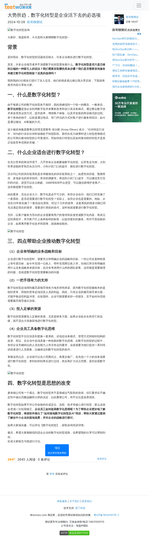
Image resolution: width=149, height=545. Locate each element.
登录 (52, 473)
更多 (139, 33)
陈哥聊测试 (34, 22)
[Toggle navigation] (138, 5)
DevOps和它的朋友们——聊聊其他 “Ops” (124, 40)
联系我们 (87, 501)
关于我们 (74, 501)
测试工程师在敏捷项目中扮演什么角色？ (126, 72)
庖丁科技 (80, 507)
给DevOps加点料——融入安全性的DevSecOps (125, 51)
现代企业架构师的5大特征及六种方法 (125, 88)
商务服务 (62, 501)
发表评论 (102, 458)
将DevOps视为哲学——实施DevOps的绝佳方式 (125, 61)
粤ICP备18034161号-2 (106, 514)
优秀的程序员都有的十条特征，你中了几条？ (126, 45)
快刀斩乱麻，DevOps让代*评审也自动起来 (125, 56)
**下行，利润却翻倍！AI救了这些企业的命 (126, 67)
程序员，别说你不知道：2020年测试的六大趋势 (126, 77)
